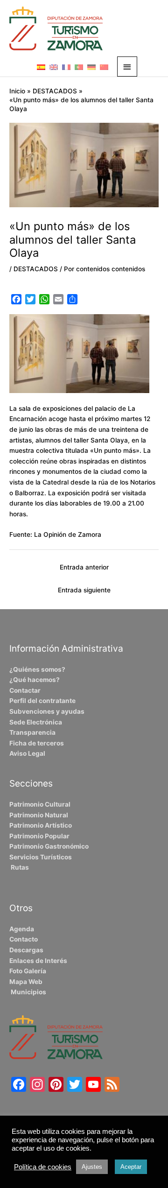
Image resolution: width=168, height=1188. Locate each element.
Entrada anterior (84, 567)
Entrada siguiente (84, 590)
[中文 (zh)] (104, 66)
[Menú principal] (127, 66)
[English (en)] (53, 66)
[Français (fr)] (66, 66)
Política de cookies (42, 1167)
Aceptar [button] (130, 1166)
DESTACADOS (36, 269)
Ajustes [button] (92, 1166)
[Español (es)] (41, 66)
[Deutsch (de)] (91, 66)
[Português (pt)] (79, 66)
